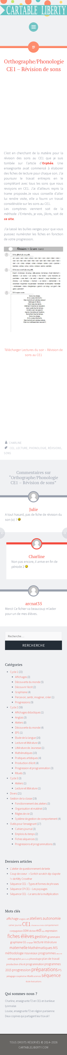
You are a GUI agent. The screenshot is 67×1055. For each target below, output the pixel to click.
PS (60, 970)
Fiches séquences (25, 839)
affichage (12, 918)
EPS (17, 732)
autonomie (52, 918)
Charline (15, 443)
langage (30, 942)
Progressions (22, 702)
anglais (22, 918)
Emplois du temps (25, 834)
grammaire (53, 937)
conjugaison (16, 931)
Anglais (19, 717)
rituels (30, 976)
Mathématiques (23, 753)
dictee (32, 931)
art (27, 918)
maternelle (18, 947)
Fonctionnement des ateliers (31, 803)
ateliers (36, 918)
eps (43, 931)
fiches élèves (20, 936)
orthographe (14, 958)
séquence (51, 975)
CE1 (12, 448)
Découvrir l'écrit (24, 687)
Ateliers (19, 722)
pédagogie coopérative (16, 976)
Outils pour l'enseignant (23, 824)
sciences (37, 976)
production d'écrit (15, 964)
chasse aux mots (37, 925)
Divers (13, 793)
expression (51, 931)
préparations (44, 969)
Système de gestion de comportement (36, 819)
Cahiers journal (23, 829)
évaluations (36, 981)
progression (21, 969)
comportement (51, 925)
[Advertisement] (33, 111)
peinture (25, 959)
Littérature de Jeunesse (28, 748)
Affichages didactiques (27, 712)
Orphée (47, 163)
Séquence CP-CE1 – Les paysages (28, 889)
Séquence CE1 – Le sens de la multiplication (34, 894)
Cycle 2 (14, 707)
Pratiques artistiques (26, 758)
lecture (22, 448)
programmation (35, 964)
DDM (25, 931)
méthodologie (14, 953)
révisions (54, 448)
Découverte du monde (27, 682)
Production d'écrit (25, 763)
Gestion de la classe (21, 798)
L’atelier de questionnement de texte (30, 868)
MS (55, 947)
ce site (9, 219)
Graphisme (21, 692)
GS (24, 942)
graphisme (16, 942)
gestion (41, 936)
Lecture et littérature (26, 743)
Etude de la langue (25, 737)
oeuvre (59, 953)
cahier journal (15, 925)
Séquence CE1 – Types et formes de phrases (34, 884)
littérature (50, 942)
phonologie (37, 448)
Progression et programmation (32, 768)
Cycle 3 (14, 778)
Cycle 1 (14, 672)
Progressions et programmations (33, 844)
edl (38, 930)
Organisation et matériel (28, 808)
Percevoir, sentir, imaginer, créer (33, 697)
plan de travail (51, 958)
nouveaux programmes (40, 953)
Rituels (18, 773)
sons (7, 453)
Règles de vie (22, 813)
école (28, 981)
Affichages (21, 677)
